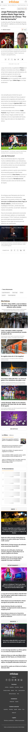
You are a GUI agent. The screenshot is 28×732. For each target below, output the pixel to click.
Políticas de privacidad (19, 720)
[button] (2, 2)
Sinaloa (24, 5)
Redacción (12, 701)
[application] (14, 233)
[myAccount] (26, 2)
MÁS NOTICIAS (14, 429)
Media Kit (14, 712)
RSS (18, 693)
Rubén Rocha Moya (18, 5)
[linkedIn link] (21, 680)
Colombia (17, 687)
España (21, 687)
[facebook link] (6, 680)
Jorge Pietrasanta (6, 292)
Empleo (16, 701)
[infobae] (14, 2)
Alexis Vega (14, 292)
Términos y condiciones (9, 720)
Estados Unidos (6, 690)
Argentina (12, 687)
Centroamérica (21, 690)
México (3, 8)
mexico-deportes (11, 295)
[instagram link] (12, 680)
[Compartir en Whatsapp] (5, 59)
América (6, 687)
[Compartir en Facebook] (8, 59)
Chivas (21, 292)
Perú (16, 690)
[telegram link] (18, 680)
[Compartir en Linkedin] (15, 59)
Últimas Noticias (12, 693)
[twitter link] (9, 680)
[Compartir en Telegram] (18, 59)
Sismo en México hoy (8, 5)
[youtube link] (15, 680)
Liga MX (3, 295)
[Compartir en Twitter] (12, 59)
